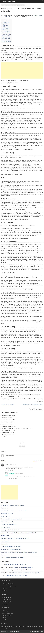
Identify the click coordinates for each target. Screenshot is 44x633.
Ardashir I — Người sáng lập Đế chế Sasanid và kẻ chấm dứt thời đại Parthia (18, 532)
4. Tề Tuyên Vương (5, 26)
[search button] (42, 1)
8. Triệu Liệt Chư (5, 32)
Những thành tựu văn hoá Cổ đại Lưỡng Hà (16, 564)
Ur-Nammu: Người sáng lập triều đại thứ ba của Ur (12, 505)
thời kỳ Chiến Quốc (37, 15)
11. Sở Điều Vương (5, 37)
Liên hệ (41, 631)
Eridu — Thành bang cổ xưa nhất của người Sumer (12, 557)
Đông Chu (17, 4)
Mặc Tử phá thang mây (7, 417)
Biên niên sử (16, 631)
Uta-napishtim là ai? (5, 516)
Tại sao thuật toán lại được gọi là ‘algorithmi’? (11, 519)
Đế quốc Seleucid (5, 535)
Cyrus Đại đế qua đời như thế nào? (9, 524)
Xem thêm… (5, 590)
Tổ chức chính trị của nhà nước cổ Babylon (23, 567)
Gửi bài (31, 409)
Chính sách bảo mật (34, 631)
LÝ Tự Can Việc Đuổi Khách (8, 415)
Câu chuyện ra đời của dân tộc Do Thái (10, 530)
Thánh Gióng (5, 610)
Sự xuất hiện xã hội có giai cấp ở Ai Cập (22, 570)
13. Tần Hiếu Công (5, 40)
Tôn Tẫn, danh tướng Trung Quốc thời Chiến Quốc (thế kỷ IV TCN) (17, 428)
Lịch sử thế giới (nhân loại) (8, 583)
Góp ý (36, 409)
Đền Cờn (4, 617)
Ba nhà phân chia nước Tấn (8, 422)
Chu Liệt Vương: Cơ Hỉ (7, 424)
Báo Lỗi (41, 409)
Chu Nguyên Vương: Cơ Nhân (9, 426)
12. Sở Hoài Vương (5, 38)
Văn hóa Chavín (4, 508)
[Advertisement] (22, 70)
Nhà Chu (12, 4)
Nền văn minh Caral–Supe (7, 513)
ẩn (8, 19)
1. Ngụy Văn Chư (5, 22)
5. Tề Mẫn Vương (5, 28)
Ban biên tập (11, 473)
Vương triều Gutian (5, 527)
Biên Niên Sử (9, 1)
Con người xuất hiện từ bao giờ (9, 586)
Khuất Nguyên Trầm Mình (7, 434)
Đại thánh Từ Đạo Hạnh (7, 613)
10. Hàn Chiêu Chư (5, 35)
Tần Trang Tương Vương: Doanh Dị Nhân (32, 404)
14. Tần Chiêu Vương (6, 41)
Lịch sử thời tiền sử (6, 588)
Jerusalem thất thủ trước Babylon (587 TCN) (11, 549)
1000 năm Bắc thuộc (6, 601)
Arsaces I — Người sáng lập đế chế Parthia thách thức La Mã (15, 538)
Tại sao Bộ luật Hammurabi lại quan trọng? (10, 546)
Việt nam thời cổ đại (6, 597)
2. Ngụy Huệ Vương (5, 23)
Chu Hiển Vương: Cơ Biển (8, 432)
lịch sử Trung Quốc (7, 16)
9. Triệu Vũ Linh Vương (6, 34)
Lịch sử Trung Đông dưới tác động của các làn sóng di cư (14, 510)
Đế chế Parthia (4, 543)
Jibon (14, 474)
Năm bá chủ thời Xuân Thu (8, 404)
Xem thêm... (4, 436)
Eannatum (3, 554)
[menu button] (1, 1)
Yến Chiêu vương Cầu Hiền (8, 419)
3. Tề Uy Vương (4, 25)
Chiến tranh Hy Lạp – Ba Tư (7, 521)
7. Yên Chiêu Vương (5, 31)
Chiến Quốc (21, 4)
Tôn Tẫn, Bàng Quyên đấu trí (8, 430)
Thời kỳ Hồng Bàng (6, 599)
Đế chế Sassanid (5, 541)
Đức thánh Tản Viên (6, 615)
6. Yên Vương (4, 29)
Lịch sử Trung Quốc (6, 4)
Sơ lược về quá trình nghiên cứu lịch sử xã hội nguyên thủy (26, 572)
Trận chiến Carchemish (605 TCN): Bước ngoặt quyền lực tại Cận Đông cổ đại (19, 552)
